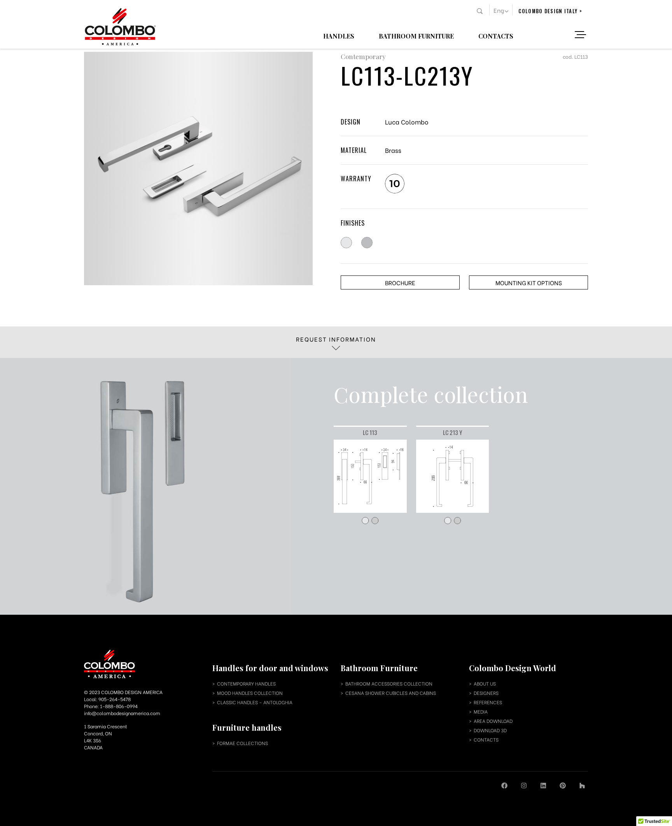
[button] (501, 10)
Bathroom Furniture (416, 36)
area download (493, 720)
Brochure (400, 282)
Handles (338, 36)
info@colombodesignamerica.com (122, 713)
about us (485, 683)
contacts (486, 739)
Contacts (495, 36)
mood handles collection (250, 692)
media (481, 711)
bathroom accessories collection (388, 683)
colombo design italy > (550, 11)
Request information (336, 339)
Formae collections (242, 743)
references (488, 702)
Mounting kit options (528, 282)
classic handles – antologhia (254, 702)
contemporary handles (246, 683)
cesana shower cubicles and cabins (390, 692)
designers (486, 692)
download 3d (490, 730)
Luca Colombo (407, 121)
